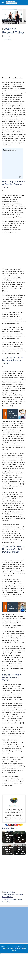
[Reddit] (18, 825)
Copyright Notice (23, 947)
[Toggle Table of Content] (20, 177)
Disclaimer (23, 948)
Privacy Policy (5, 948)
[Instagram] (15, 825)
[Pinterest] (9, 825)
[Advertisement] (14, 60)
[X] (12, 825)
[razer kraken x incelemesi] (14, 953)
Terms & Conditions (15, 948)
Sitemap (14, 950)
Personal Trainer (9, 892)
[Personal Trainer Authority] (9, 2)
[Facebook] (6, 825)
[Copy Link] (21, 825)
